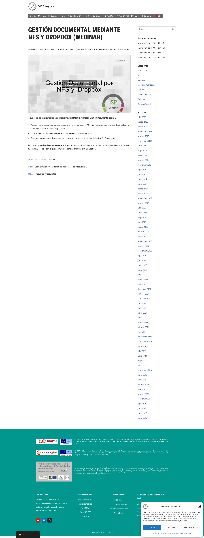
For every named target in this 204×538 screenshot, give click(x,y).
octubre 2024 (143, 160)
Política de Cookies (119, 504)
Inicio (34, 16)
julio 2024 (142, 174)
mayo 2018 (142, 375)
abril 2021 (142, 317)
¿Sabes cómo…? (144, 104)
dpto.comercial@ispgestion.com (50, 507)
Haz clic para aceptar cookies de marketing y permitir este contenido (79, 83)
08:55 (30, 174)
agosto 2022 (143, 255)
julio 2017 (142, 408)
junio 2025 (142, 145)
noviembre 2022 (145, 241)
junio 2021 (142, 308)
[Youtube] (38, 520)
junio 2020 (142, 356)
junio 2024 (142, 179)
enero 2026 (143, 126)
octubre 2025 (143, 136)
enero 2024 (143, 193)
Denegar (171, 527)
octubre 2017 (143, 394)
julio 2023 (142, 207)
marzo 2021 (143, 322)
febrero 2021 (143, 327)
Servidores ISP (75, 16)
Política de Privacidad (175, 533)
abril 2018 (142, 379)
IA (64, 16)
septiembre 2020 (145, 341)
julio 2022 (142, 260)
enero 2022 (143, 284)
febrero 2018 (143, 384)
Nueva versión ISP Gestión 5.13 (151, 57)
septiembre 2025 (145, 141)
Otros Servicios (94, 16)
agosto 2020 (143, 346)
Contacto (147, 16)
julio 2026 (142, 117)
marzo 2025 (143, 155)
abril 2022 (142, 274)
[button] (199, 506)
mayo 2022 (142, 270)
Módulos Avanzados (146, 85)
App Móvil (110, 16)
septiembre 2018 (145, 370)
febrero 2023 (143, 231)
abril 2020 (142, 365)
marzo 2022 (143, 279)
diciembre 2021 (144, 289)
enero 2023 (143, 236)
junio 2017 (142, 413)
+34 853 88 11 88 (49, 510)
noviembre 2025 (145, 131)
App (139, 75)
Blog (135, 16)
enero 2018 (143, 389)
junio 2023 (142, 212)
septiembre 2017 (145, 398)
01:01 (30, 166)
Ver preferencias (191, 527)
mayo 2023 (142, 217)
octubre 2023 (143, 203)
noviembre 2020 (145, 336)
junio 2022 (142, 265)
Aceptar (152, 527)
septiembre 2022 (145, 250)
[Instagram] (49, 520)
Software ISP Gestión (48, 16)
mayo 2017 (142, 418)
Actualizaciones (144, 70)
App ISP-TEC (124, 16)
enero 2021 (143, 332)
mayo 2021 (142, 313)
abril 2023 (142, 222)
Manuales (142, 80)
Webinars (142, 99)
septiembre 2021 (145, 298)
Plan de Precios (85, 499)
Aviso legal (187, 533)
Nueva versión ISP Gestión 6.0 (151, 52)
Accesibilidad (119, 513)
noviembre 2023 (145, 198)
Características (85, 504)
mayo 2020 (142, 360)
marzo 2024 (143, 188)
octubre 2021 (143, 294)
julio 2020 (142, 351)
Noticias (141, 89)
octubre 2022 (143, 246)
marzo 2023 (143, 227)
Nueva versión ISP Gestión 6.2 (151, 43)
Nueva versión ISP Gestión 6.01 (151, 48)
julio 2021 (142, 303)
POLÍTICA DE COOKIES (160, 533)
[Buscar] (173, 29)
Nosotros (86, 516)
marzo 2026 (143, 122)
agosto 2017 (143, 403)
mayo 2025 (142, 150)
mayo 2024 (142, 184)
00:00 (30, 159)
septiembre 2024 (145, 165)
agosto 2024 (143, 169)
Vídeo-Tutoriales (145, 94)
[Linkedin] (44, 520)
